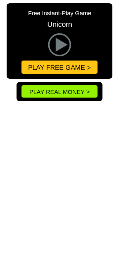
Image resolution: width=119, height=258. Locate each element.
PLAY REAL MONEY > (59, 92)
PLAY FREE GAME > (59, 67)
